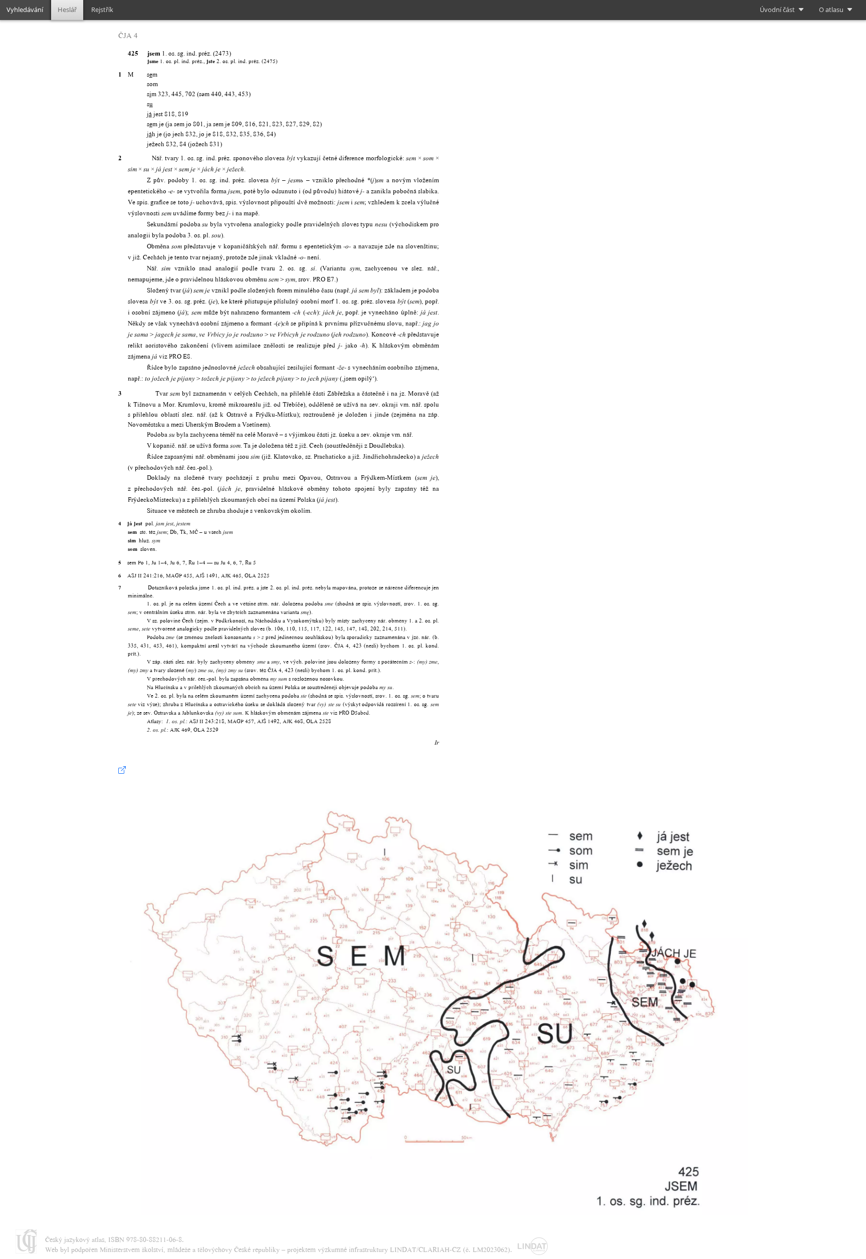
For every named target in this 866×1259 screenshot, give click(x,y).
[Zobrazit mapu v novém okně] (122, 770)
